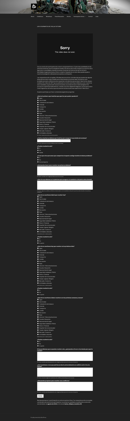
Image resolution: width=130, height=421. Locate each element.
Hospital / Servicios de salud (47, 126)
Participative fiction (79, 16)
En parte (41, 243)
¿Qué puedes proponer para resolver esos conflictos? (53, 380)
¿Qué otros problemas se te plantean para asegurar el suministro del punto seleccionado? (64, 179)
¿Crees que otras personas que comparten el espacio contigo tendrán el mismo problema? (64, 155)
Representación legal (45, 120)
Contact (90, 16)
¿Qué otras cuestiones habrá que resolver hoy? (51, 195)
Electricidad (42, 100)
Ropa (40, 113)
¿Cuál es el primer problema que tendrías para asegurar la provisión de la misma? (62, 138)
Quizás (41, 152)
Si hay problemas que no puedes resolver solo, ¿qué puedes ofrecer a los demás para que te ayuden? (65, 349)
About (32, 16)
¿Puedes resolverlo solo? (44, 146)
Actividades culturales (45, 133)
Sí (39, 148)
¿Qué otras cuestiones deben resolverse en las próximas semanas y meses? (60, 297)
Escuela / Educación (44, 118)
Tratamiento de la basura (46, 102)
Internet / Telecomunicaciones (48, 115)
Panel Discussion (59, 16)
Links (97, 16)
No (40, 150)
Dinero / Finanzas (44, 124)
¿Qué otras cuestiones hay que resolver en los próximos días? (55, 246)
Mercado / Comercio (45, 131)
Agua (40, 98)
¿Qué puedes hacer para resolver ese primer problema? (54, 165)
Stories (69, 16)
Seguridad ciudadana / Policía (47, 122)
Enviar (40, 396)
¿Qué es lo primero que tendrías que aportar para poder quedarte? (57, 96)
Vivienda (41, 104)
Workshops (49, 16)
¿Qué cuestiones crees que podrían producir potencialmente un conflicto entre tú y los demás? (63, 365)
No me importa (43, 162)
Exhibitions (40, 16)
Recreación (42, 111)
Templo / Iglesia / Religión (46, 128)
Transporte (42, 107)
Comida (41, 109)
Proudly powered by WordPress (38, 417)
